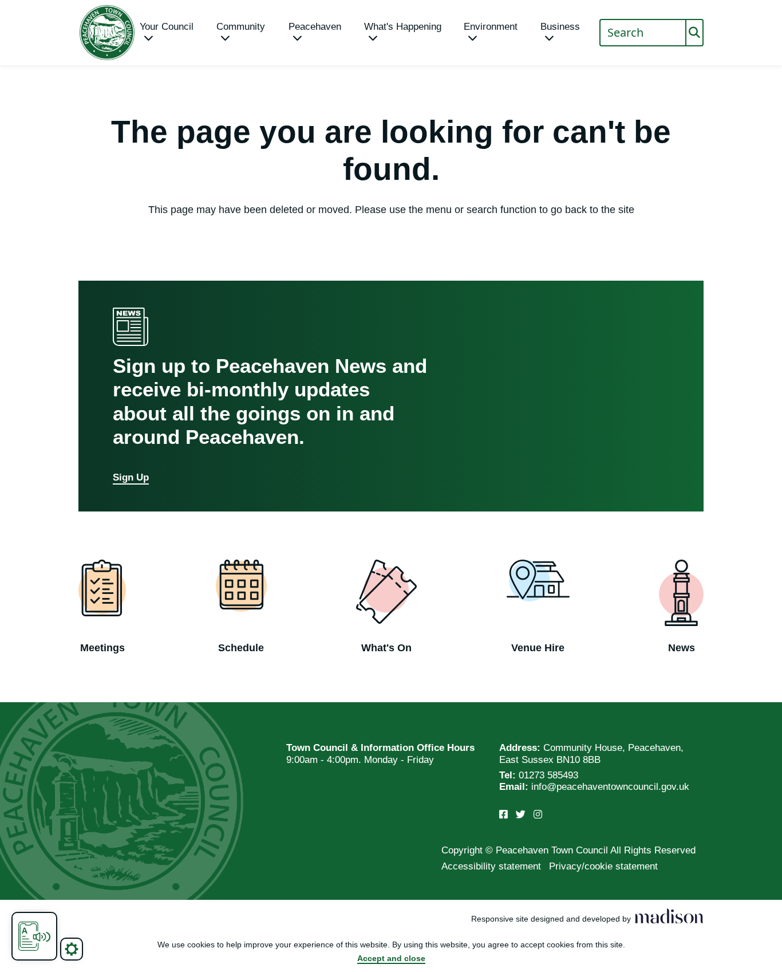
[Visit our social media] (503, 814)
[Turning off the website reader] (34, 936)
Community (240, 26)
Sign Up (131, 477)
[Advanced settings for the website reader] (71, 949)
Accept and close (391, 958)
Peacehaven (315, 26)
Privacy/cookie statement (603, 866)
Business (560, 26)
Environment (491, 26)
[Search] (694, 32)
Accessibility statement (491, 866)
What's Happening (402, 26)
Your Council (166, 26)
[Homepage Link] (107, 32)
